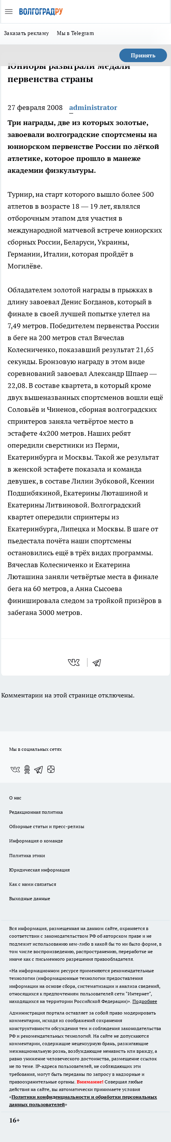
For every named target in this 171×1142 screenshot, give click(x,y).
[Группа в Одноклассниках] (27, 770)
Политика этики (27, 855)
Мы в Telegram (75, 33)
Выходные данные (29, 898)
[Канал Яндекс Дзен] (51, 770)
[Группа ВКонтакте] (15, 770)
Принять (143, 55)
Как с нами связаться (32, 884)
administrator (93, 107)
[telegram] (99, 662)
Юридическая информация (39, 870)
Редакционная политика (36, 812)
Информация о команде (36, 841)
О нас (15, 798)
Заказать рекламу (26, 33)
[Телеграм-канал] (39, 770)
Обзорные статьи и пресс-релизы (46, 826)
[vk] (75, 662)
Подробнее (144, 1001)
